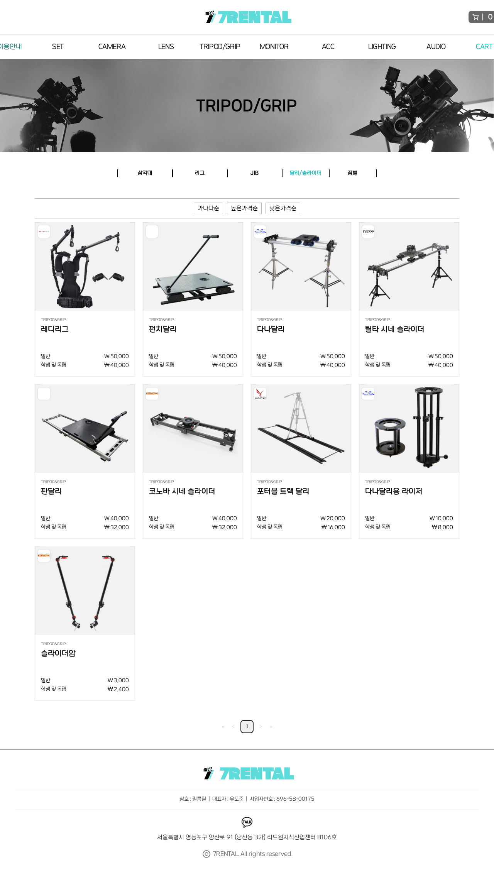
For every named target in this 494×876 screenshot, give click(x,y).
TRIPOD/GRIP (247, 105)
